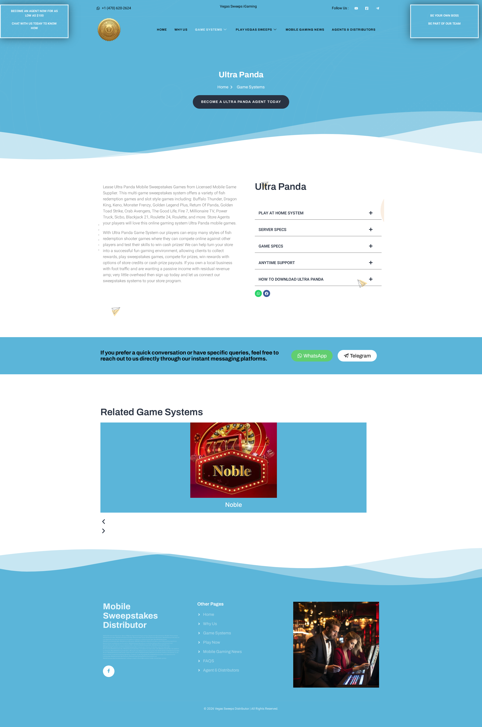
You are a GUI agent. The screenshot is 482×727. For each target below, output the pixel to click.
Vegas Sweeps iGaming (238, 6)
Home (162, 29)
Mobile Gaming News (305, 29)
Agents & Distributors (354, 29)
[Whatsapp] (258, 293)
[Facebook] (266, 293)
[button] (233, 522)
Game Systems (208, 29)
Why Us (181, 29)
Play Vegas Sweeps (254, 29)
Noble (233, 504)
